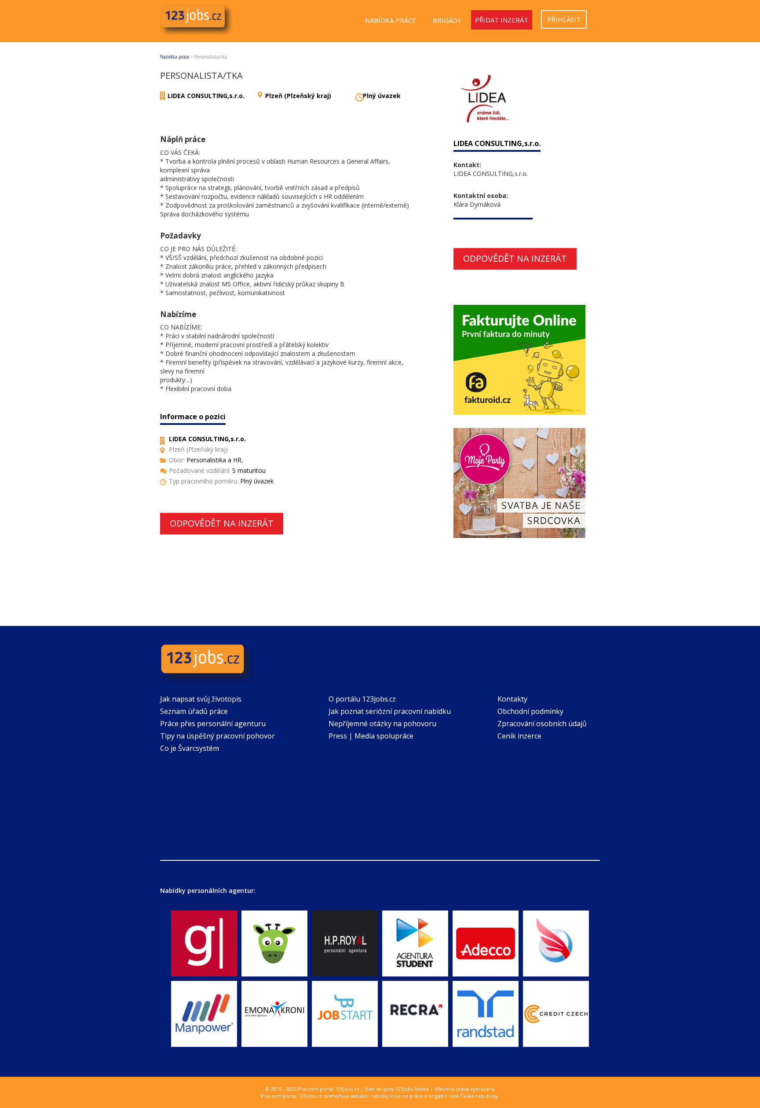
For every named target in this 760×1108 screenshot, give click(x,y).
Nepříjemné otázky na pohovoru (382, 723)
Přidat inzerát (501, 19)
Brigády (447, 20)
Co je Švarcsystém (189, 748)
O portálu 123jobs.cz (362, 699)
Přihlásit (564, 19)
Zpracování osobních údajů (542, 723)
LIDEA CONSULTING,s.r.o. (206, 95)
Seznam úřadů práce (194, 711)
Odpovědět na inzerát (222, 523)
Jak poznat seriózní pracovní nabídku (390, 711)
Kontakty (512, 699)
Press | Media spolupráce (371, 736)
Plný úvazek (382, 95)
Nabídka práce (390, 20)
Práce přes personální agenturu (213, 723)
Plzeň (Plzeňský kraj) (298, 95)
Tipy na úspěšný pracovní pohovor (217, 736)
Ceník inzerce (519, 736)
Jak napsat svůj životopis (200, 699)
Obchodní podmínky (530, 711)
